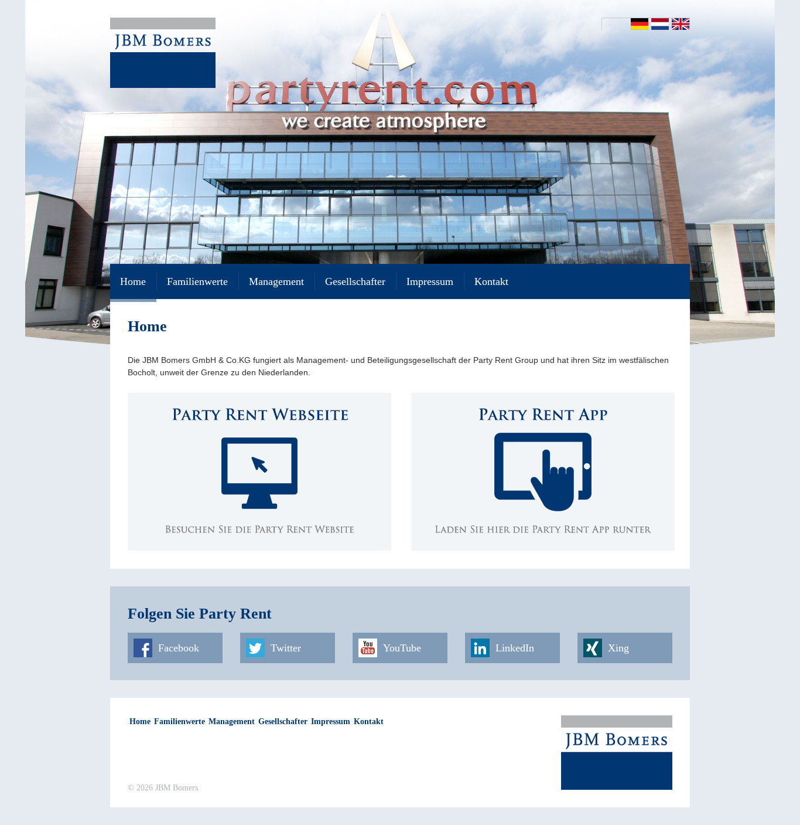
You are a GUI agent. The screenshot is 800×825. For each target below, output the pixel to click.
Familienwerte (197, 281)
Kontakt (491, 281)
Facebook (178, 648)
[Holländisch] (660, 24)
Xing (618, 648)
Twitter (286, 648)
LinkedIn (514, 648)
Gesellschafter (355, 281)
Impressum (429, 281)
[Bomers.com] (163, 52)
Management (276, 281)
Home (133, 281)
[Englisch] (680, 24)
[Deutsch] (639, 24)
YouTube (402, 648)
